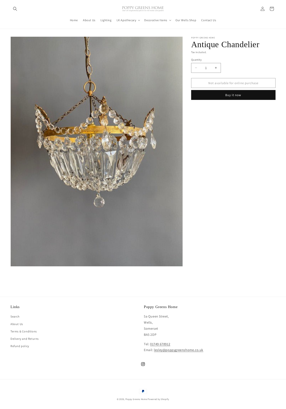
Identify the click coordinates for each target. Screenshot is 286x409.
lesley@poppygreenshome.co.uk (178, 350)
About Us (16, 324)
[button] (15, 8)
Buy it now (233, 95)
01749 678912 (160, 344)
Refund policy (19, 346)
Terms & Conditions (23, 331)
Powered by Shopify (158, 399)
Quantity (196, 59)
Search (15, 317)
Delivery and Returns (24, 339)
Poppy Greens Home (136, 399)
